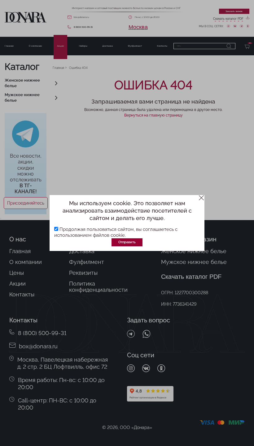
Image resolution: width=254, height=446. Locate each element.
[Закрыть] (201, 198)
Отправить (127, 242)
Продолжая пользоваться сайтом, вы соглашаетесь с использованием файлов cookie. (115, 232)
